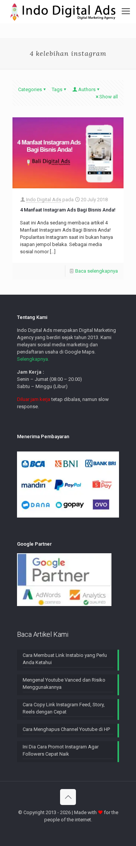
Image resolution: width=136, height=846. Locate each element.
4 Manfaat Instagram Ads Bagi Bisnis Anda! (68, 210)
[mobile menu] (125, 11)
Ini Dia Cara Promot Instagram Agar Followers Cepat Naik (61, 750)
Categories (30, 89)
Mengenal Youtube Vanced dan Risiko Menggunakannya (64, 683)
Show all (108, 96)
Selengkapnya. (33, 359)
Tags (57, 89)
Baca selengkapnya (96, 271)
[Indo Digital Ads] (63, 11)
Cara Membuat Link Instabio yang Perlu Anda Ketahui (65, 658)
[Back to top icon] (68, 797)
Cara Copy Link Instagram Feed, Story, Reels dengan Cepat (64, 708)
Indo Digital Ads (43, 199)
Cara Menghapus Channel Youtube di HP (66, 729)
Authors (87, 89)
